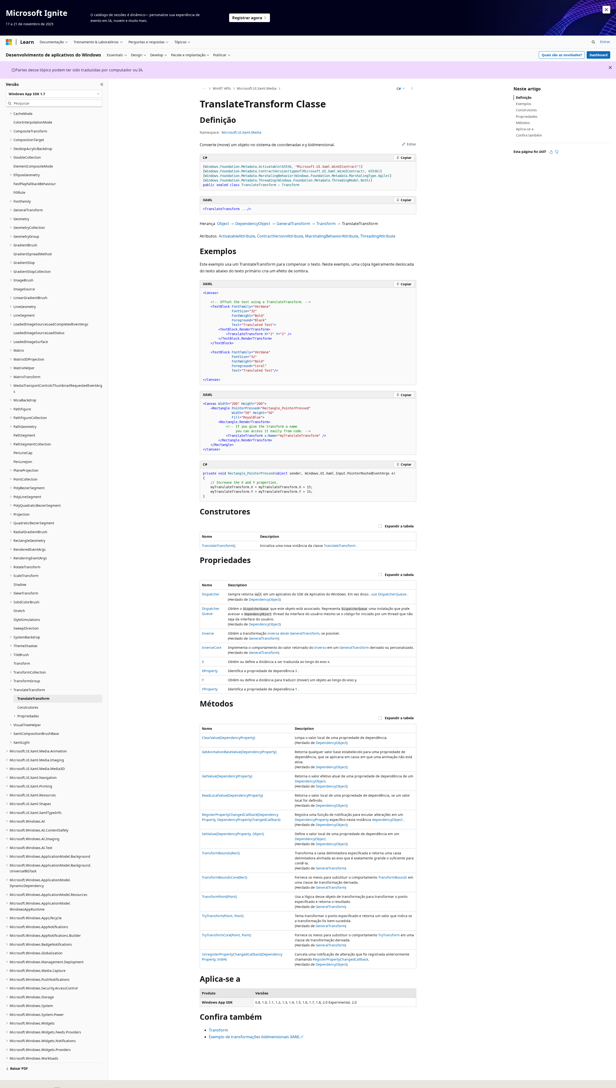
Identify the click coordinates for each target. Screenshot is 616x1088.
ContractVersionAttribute (280, 236)
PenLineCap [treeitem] (22, 452)
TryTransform (389, 935)
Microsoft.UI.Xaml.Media (256, 88)
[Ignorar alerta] (606, 9)
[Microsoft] (9, 42)
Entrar (605, 41)
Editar (411, 144)
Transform (326, 223)
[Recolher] (102, 84)
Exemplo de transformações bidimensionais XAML (254, 1036)
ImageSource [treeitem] (24, 289)
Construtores (526, 110)
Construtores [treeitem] (27, 707)
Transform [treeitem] (21, 663)
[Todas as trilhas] (204, 89)
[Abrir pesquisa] (593, 42)
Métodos (523, 122)
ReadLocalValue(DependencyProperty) (232, 795)
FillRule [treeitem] (19, 192)
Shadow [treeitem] (19, 584)
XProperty (210, 671)
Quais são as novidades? (562, 55)
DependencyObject (252, 223)
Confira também (529, 135)
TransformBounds (392, 877)
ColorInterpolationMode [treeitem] (32, 122)
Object (223, 223)
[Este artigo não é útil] (557, 152)
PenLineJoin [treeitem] (22, 461)
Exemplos (523, 103)
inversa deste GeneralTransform (293, 633)
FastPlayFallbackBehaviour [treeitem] (34, 183)
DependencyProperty (312, 819)
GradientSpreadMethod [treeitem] (32, 254)
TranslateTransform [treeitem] (33, 698)
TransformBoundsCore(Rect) (224, 877)
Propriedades (527, 116)
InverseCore (211, 647)
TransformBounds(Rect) (221, 853)
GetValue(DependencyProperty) (227, 776)
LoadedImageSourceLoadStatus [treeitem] (38, 333)
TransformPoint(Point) (219, 896)
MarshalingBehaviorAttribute (331, 236)
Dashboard (599, 55)
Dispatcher (210, 594)
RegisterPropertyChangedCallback (340, 959)
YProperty (210, 689)
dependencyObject (387, 819)
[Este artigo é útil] (551, 152)
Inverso (320, 647)
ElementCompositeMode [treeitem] (33, 166)
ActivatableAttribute (237, 236)
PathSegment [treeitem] (24, 435)
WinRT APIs (222, 88)
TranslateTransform (339, 545)
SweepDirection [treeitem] (26, 628)
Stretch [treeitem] (19, 610)
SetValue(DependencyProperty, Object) (233, 834)
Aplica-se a (524, 129)
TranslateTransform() (218, 545)
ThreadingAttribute (377, 236)
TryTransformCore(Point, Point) (226, 935)
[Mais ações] (412, 89)
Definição (524, 97)
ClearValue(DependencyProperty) (228, 737)
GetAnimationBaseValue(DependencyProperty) (239, 752)
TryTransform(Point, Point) (223, 915)
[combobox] (54, 94)
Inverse (208, 633)
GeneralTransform (293, 223)
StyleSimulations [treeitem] (26, 619)
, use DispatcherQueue (387, 594)
